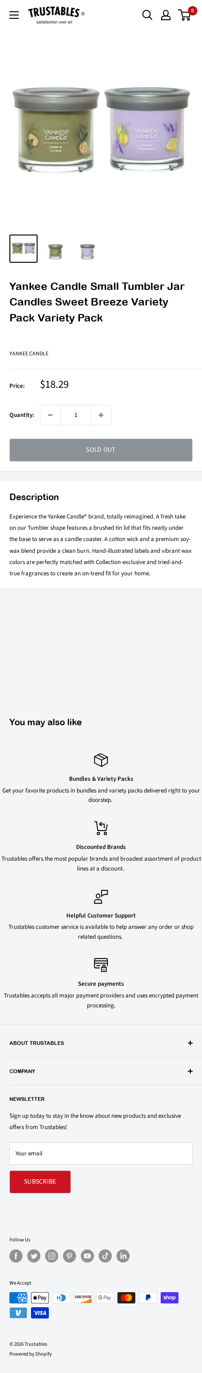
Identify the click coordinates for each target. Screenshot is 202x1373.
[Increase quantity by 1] (101, 415)
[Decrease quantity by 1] (50, 415)
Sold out (101, 450)
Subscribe (40, 1181)
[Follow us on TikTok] (105, 1256)
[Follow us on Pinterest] (69, 1256)
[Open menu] (14, 15)
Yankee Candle (28, 354)
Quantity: (21, 415)
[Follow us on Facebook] (16, 1256)
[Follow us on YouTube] (87, 1256)
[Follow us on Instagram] (51, 1256)
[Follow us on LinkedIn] (123, 1256)
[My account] (166, 15)
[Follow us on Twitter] (33, 1256)
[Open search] (147, 15)
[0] (185, 15)
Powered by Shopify (30, 1353)
